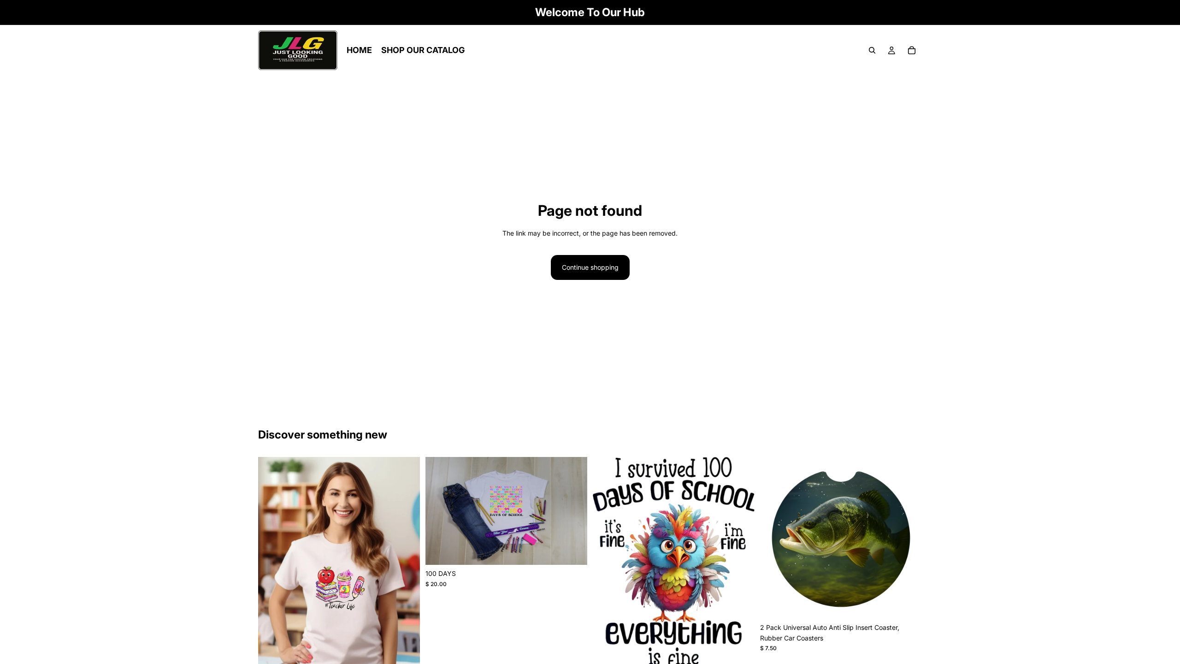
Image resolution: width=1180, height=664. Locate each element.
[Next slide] (908, 538)
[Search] (872, 50)
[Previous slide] (774, 538)
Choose (580, 550)
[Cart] (912, 50)
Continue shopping (590, 267)
